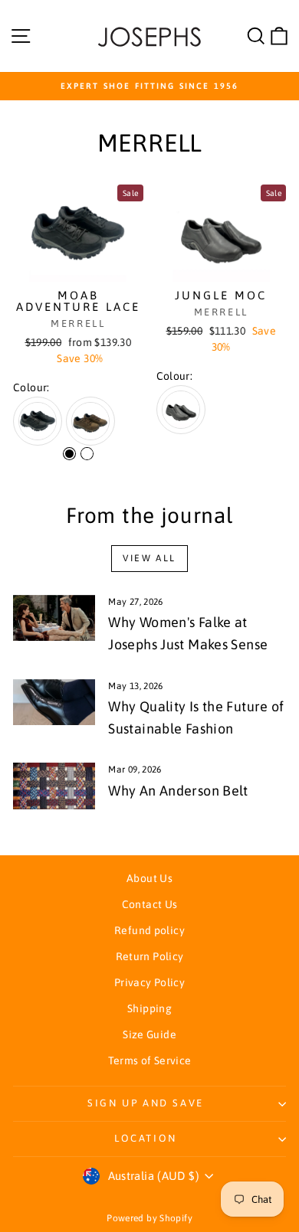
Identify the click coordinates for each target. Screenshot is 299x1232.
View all (149, 558)
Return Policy (150, 956)
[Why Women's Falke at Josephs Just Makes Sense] (54, 618)
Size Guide (149, 1034)
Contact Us (150, 904)
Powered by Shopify (149, 1218)
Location (145, 1138)
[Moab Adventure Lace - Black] (69, 453)
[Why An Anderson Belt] (54, 786)
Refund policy (149, 930)
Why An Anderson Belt (178, 791)
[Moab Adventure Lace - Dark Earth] (87, 453)
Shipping (149, 1008)
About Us (149, 878)
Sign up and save (145, 1103)
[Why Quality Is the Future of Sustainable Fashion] (54, 702)
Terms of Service (150, 1060)
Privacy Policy (149, 982)
